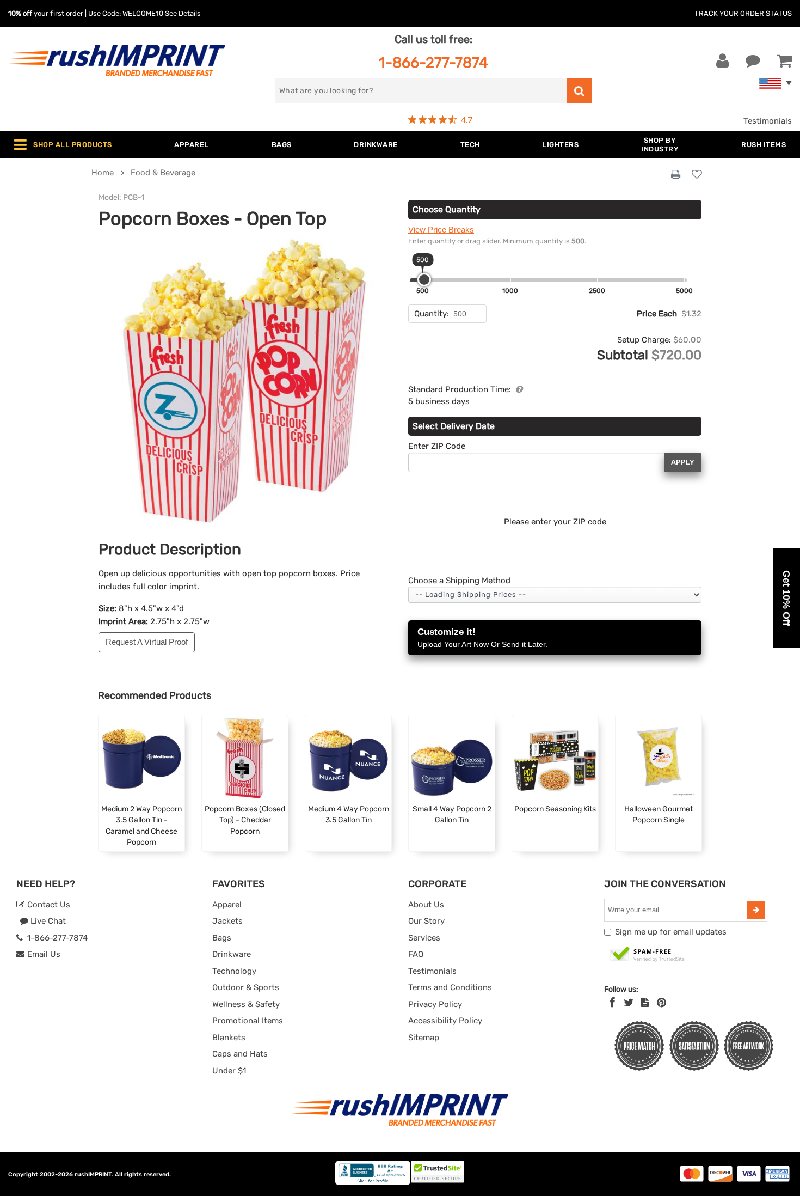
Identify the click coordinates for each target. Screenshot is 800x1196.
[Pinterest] (661, 1002)
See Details (183, 13)
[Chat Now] (753, 61)
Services (424, 938)
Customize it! (482, 638)
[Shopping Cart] (784, 61)
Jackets (227, 921)
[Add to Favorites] (697, 175)
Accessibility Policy (445, 1021)
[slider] (424, 279)
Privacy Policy (435, 1004)
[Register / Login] (722, 61)
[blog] (645, 1002)
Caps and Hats (240, 1054)
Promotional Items (247, 1021)
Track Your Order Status (743, 13)
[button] (786, 598)
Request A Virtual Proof (147, 641)
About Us (426, 905)
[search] (579, 90)
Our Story (426, 921)
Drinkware (231, 954)
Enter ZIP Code (436, 446)
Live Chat (47, 921)
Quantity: (431, 314)
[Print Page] (675, 174)
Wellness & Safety (246, 1004)
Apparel (227, 905)
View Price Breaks (441, 229)
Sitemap (423, 1037)
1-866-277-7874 (433, 62)
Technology (234, 971)
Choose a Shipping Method (459, 580)
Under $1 (229, 1071)
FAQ (415, 954)
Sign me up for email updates (671, 932)
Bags (221, 938)
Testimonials (767, 121)
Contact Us (47, 905)
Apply (682, 462)
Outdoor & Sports (245, 987)
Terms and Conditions (450, 987)
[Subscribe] (756, 910)
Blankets (228, 1037)
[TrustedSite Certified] (647, 954)
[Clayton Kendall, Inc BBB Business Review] (372, 1182)
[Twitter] (629, 1002)
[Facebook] (612, 1002)
